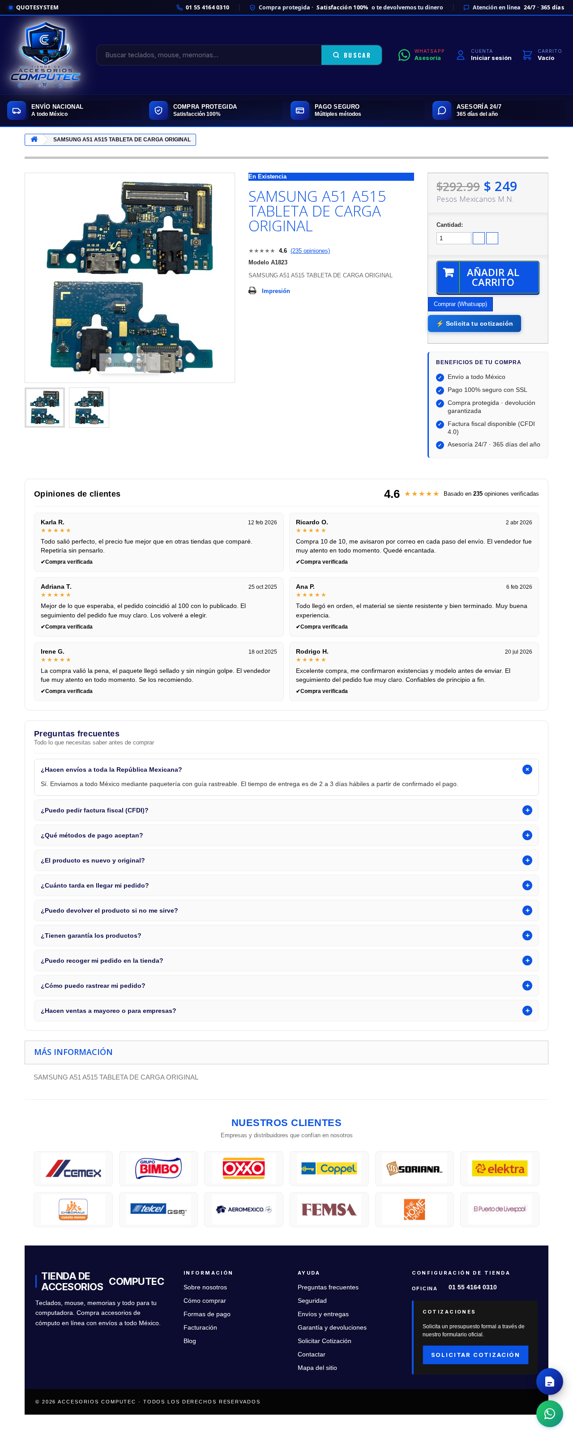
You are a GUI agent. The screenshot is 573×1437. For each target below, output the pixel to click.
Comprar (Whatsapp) (460, 304)
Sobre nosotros (205, 1287)
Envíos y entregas (323, 1314)
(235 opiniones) (310, 250)
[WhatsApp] (549, 1413)
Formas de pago (207, 1314)
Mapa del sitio (317, 1368)
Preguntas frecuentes (328, 1287)
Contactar (311, 1354)
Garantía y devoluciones (332, 1327)
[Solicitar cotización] (549, 1381)
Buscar (357, 55)
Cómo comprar (205, 1300)
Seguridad (312, 1300)
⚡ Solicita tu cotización (474, 323)
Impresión (276, 291)
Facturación (200, 1327)
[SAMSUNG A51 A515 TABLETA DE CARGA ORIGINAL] (44, 407)
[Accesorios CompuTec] (46, 55)
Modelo (258, 262)
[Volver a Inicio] (34, 139)
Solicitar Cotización (324, 1341)
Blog (190, 1341)
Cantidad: (449, 224)
